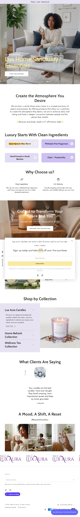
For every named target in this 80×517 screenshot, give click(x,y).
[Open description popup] (35, 143)
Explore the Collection (40, 228)
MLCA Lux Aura (14, 504)
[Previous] (27, 373)
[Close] (72, 241)
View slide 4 (48, 80)
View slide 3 (42, 80)
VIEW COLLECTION (22, 74)
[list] (40, 185)
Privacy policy (22, 507)
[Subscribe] (74, 480)
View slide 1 (31, 80)
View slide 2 (37, 80)
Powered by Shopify (10, 507)
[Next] (53, 373)
